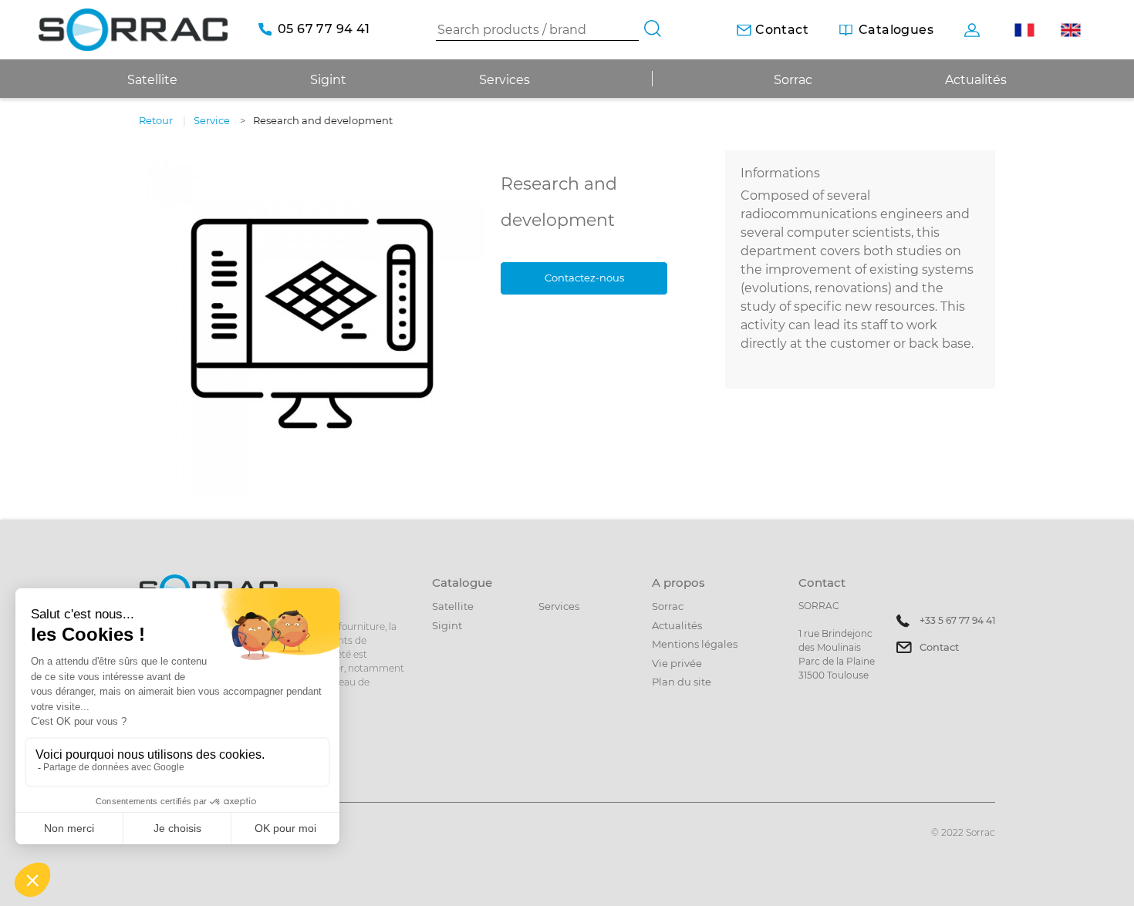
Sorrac (793, 79)
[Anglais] (1070, 29)
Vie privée (677, 663)
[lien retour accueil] (133, 29)
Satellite (453, 606)
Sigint (447, 625)
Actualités (976, 79)
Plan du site (681, 681)
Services (504, 79)
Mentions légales (694, 644)
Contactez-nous (584, 277)
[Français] (1024, 29)
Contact (939, 647)
